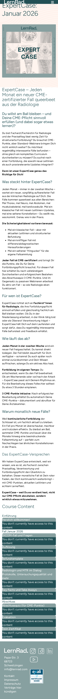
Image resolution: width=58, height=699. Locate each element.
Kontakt (9, 676)
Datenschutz (12, 683)
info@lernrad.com (16, 669)
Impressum (11, 679)
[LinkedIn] (50, 651)
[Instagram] (33, 651)
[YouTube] (34, 659)
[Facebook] (41, 651)
